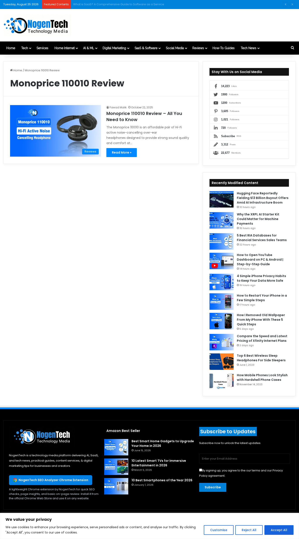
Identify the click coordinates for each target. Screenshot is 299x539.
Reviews (198, 48)
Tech (24, 48)
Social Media (175, 48)
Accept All (279, 530)
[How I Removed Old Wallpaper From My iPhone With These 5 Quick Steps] (221, 321)
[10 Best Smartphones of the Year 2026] (116, 486)
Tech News (248, 48)
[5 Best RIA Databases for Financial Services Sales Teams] (221, 241)
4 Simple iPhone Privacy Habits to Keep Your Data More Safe (261, 278)
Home (10, 48)
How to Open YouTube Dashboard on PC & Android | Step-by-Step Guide (260, 259)
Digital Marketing (114, 48)
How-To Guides (224, 48)
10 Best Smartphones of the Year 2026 (162, 480)
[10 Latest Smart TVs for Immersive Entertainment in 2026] (116, 466)
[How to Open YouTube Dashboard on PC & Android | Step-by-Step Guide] (221, 261)
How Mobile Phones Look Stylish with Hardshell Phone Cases (262, 377)
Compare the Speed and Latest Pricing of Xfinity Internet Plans (262, 338)
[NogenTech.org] (37, 25)
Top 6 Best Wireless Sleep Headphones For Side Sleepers (261, 357)
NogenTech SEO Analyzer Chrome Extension (53, 480)
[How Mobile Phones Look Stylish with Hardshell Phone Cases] (221, 381)
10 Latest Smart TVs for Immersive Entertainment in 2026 (159, 462)
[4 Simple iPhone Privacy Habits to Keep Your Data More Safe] (221, 282)
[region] (149, 526)
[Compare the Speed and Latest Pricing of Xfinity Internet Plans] (221, 342)
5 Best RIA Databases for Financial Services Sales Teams (262, 237)
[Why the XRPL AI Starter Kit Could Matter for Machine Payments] (221, 220)
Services (42, 48)
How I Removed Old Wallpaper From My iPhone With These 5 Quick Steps (261, 319)
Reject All (249, 530)
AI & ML (88, 48)
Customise (218, 530)
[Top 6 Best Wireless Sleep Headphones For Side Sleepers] (221, 361)
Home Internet (65, 48)
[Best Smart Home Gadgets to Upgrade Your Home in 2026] (116, 447)
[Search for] (292, 48)
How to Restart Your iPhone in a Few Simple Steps (262, 297)
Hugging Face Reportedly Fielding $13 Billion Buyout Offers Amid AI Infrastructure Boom (262, 198)
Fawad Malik (118, 107)
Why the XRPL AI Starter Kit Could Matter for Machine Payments (258, 219)
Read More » (121, 152)
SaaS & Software (146, 48)
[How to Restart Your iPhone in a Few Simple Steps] (221, 301)
